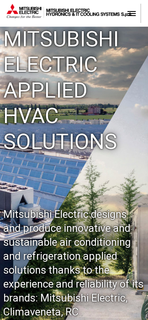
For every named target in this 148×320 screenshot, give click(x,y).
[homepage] (74, 13)
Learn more (76, 204)
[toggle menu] (131, 13)
